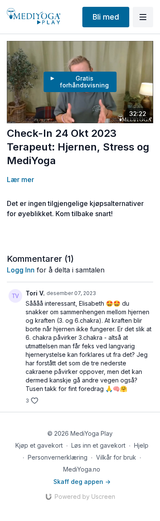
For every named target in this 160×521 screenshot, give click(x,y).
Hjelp (141, 445)
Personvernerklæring (57, 457)
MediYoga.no (81, 469)
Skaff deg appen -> (82, 481)
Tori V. (35, 293)
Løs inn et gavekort (98, 445)
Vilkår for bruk (116, 457)
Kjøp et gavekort (39, 445)
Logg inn (21, 270)
